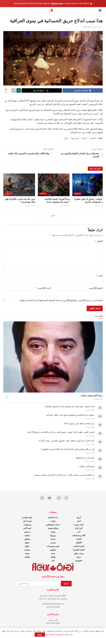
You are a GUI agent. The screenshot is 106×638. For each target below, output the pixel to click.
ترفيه (79, 557)
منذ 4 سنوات (30, 205)
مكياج (27, 546)
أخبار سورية (79, 524)
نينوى (66, 138)
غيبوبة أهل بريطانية (86, 466)
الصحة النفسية (79, 550)
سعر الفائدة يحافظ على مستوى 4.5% (79, 423)
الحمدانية (93, 138)
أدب (78, 532)
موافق (39, 634)
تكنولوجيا (78, 560)
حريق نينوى (75, 138)
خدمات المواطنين (53, 524)
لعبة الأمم (86, 27)
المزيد (53, 215)
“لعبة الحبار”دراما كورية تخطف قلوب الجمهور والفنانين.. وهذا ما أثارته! (66, 441)
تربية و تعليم (79, 553)
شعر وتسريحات (53, 546)
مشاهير (27, 539)
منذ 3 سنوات (97, 27)
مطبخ (27, 542)
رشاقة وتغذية (53, 528)
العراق (84, 138)
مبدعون (27, 532)
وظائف (27, 557)
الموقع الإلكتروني (96, 288)
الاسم (99, 275)
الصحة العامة (79, 546)
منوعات (27, 550)
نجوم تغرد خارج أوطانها (85, 458)
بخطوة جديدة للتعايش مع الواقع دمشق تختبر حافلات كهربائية (70, 415)
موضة (27, 553)
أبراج (79, 517)
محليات (27, 535)
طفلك (53, 557)
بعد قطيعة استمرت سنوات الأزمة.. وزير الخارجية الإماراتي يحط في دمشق (64, 475)
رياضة (53, 532)
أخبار (79, 521)
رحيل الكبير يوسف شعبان (92, 395)
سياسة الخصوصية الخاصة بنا (57, 634)
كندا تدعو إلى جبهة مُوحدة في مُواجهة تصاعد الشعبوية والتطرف (69, 406)
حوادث (53, 521)
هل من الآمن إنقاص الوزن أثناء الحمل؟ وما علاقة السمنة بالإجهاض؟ (67, 449)
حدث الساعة (53, 517)
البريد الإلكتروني (43, 288)
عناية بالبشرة (27, 517)
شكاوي (53, 550)
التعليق (99, 241)
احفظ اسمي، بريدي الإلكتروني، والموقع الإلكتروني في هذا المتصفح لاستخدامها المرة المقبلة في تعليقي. (61, 300)
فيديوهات (27, 524)
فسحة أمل (27, 521)
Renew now (57, 3)
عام (53, 560)
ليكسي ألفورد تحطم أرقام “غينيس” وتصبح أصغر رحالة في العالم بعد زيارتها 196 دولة (60, 432)
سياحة (53, 539)
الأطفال (79, 542)
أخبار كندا (79, 528)
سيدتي (53, 542)
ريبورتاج (53, 535)
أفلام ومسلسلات (78, 535)
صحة (53, 553)
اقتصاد (78, 539)
